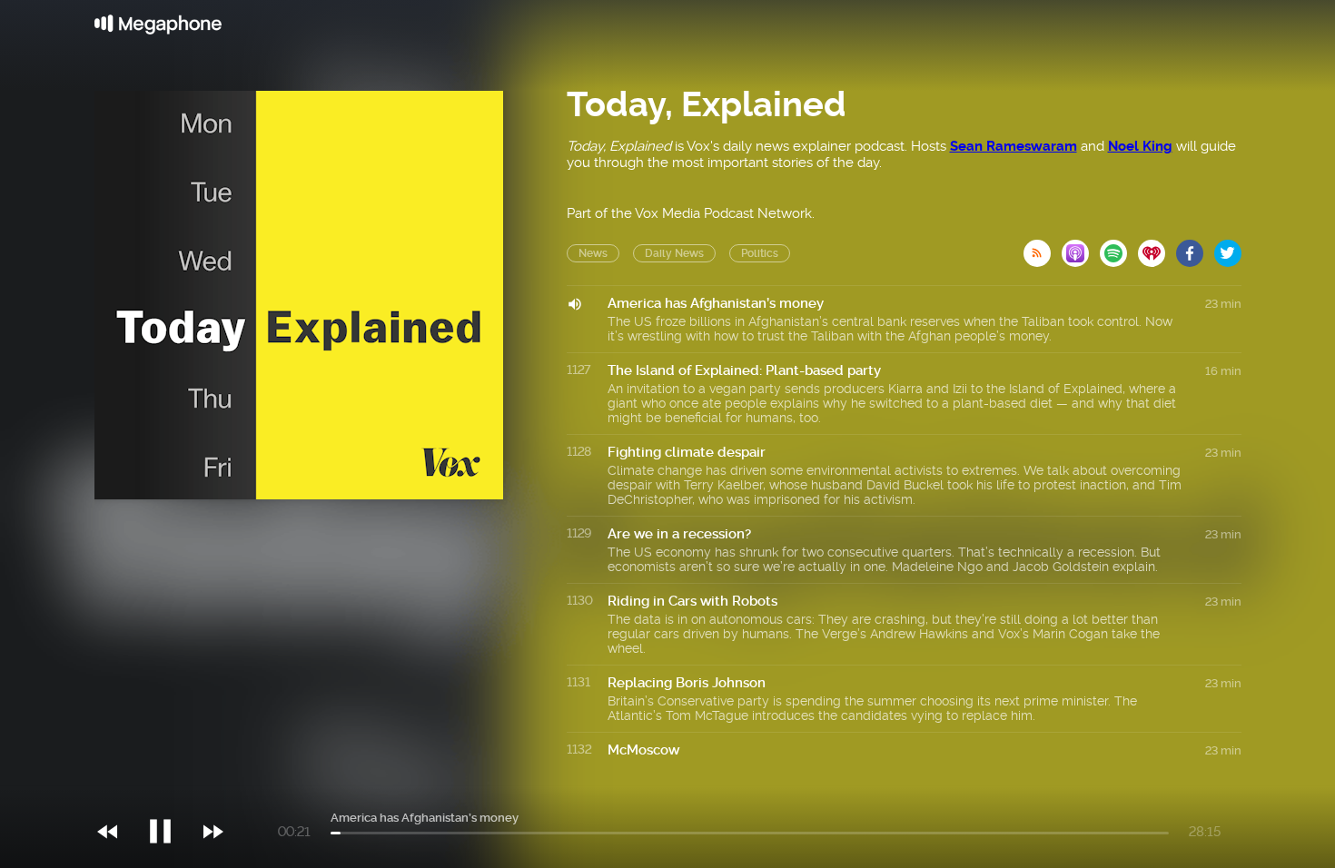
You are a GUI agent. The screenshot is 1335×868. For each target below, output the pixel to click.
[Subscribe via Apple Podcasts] (1081, 248)
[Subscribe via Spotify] (1119, 248)
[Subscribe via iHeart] (1157, 248)
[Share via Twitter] (1227, 248)
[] (169, 794)
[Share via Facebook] (1195, 248)
